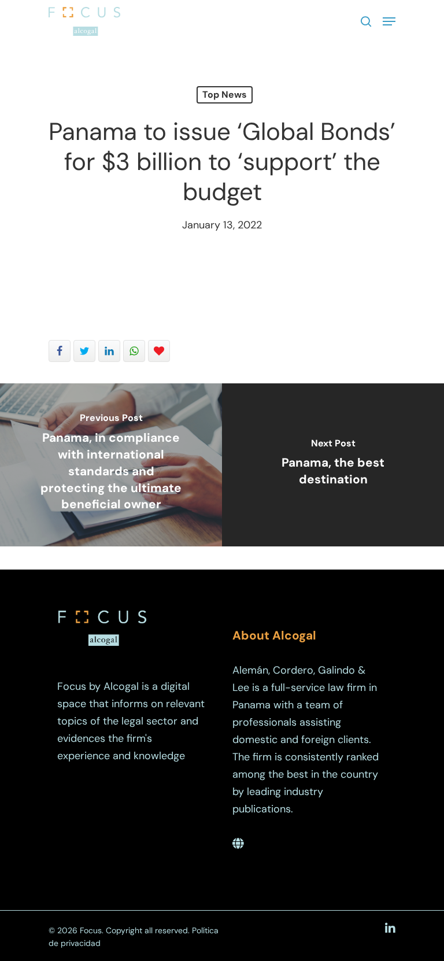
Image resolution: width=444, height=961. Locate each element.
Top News (224, 94)
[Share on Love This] (159, 351)
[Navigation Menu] (389, 21)
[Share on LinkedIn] (109, 351)
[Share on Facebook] (60, 351)
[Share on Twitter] (84, 351)
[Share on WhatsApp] (134, 351)
